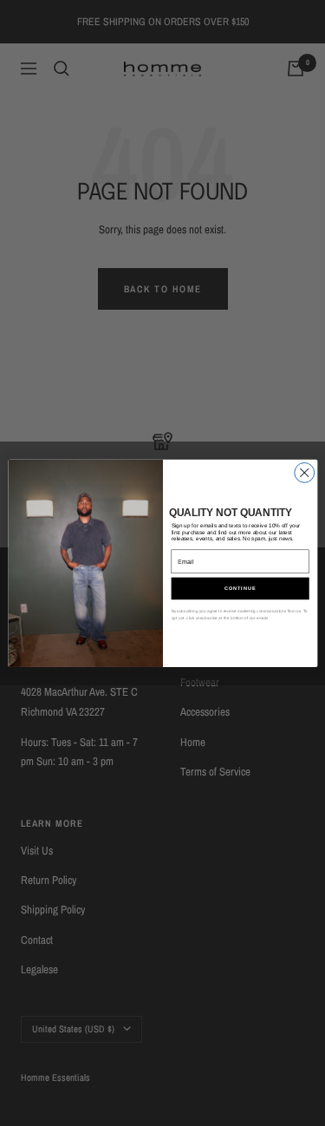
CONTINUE (240, 588)
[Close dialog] (304, 472)
